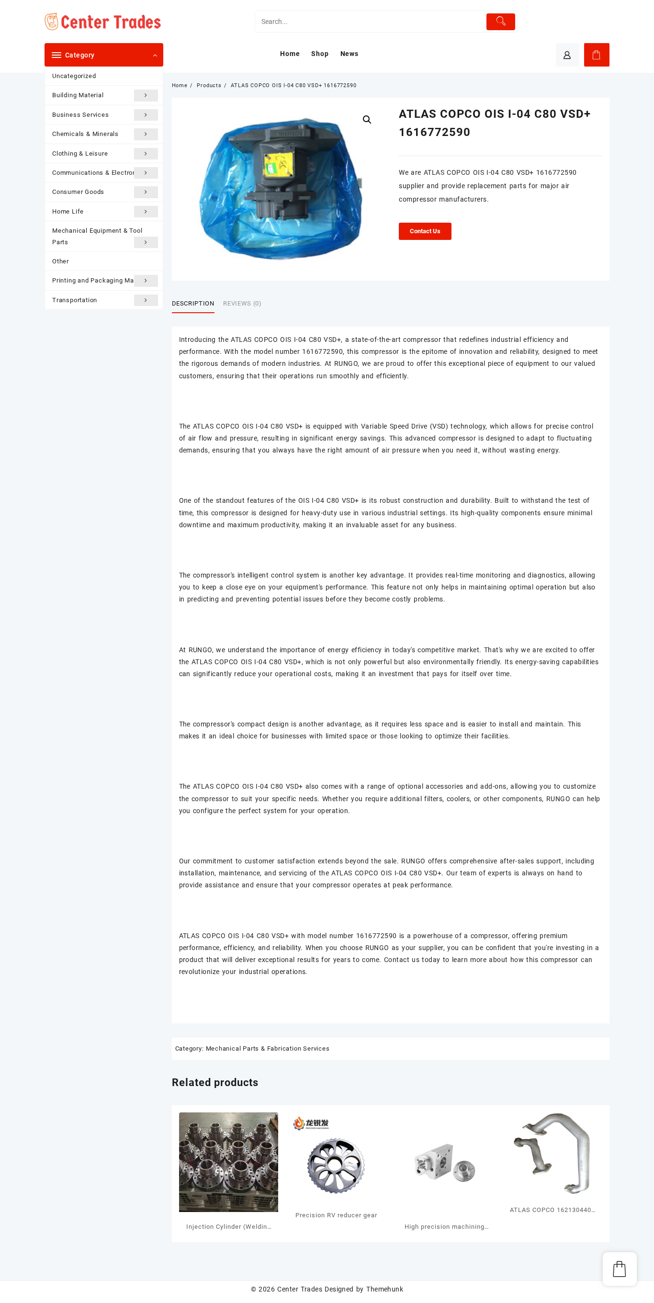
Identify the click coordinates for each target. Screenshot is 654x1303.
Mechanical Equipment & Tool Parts (97, 236)
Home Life (68, 211)
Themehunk (384, 1289)
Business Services (80, 114)
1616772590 (322, 351)
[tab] (197, 303)
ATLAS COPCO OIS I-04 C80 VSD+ (286, 339)
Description (193, 303)
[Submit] (501, 21)
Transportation (74, 300)
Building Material (78, 95)
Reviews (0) (242, 303)
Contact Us (425, 231)
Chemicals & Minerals (85, 133)
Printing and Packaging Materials (103, 280)
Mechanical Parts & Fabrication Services (268, 1048)
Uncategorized (74, 75)
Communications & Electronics (99, 172)
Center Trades (299, 1289)
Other (60, 261)
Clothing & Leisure (80, 153)
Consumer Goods (78, 191)
